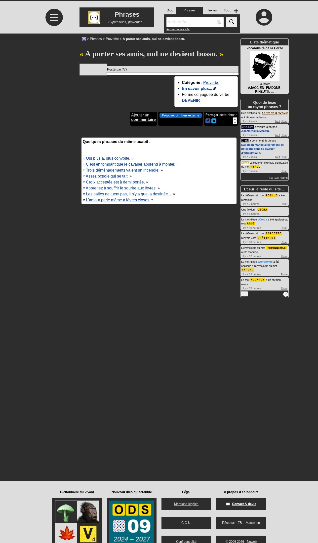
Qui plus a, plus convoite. (108, 158)
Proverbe (112, 39)
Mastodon (253, 523)
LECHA (262, 209)
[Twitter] (213, 122)
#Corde (262, 219)
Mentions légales (186, 504)
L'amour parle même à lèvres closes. (118, 200)
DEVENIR (191, 100)
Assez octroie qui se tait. (107, 176)
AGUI (251, 223)
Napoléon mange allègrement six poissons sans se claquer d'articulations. (262, 148)
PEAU (255, 166)
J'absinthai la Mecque (255, 130)
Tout (277, 121)
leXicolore (247, 126)
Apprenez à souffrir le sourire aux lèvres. (121, 188)
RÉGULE (272, 195)
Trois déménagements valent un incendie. (122, 170)
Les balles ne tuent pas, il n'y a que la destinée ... (129, 194)
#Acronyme (265, 261)
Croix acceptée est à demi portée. (115, 182)
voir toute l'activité (278, 178)
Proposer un (180, 115)
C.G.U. (186, 523)
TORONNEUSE (276, 248)
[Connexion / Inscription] (264, 17)
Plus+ (284, 121)
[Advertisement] (53, 75)
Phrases (96, 39)
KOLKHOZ (258, 280)
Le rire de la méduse (275, 112)
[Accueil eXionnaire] (84, 39)
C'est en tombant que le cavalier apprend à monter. (130, 164)
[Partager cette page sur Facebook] (207, 121)
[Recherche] (231, 22)
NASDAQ (248, 270)
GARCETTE (273, 233)
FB (240, 523)
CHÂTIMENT (267, 238)
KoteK (245, 162)
